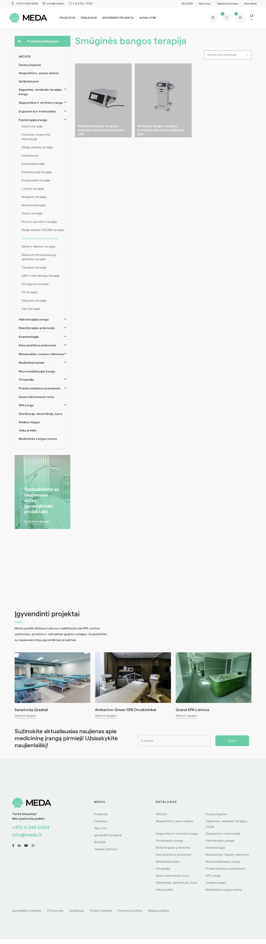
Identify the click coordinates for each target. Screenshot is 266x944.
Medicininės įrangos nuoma (38, 438)
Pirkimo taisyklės (101, 910)
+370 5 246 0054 (30, 827)
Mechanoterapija (34, 205)
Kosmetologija (29, 336)
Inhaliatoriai (30, 155)
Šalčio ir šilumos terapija (38, 246)
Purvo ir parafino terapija (39, 221)
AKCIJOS (25, 56)
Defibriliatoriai (29, 81)
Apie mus (205, 3)
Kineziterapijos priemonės (37, 328)
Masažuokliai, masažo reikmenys (41, 354)
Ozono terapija (32, 213)
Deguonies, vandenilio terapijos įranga (40, 92)
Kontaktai (250, 3)
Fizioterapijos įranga (33, 120)
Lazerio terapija (33, 188)
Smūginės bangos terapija (40, 238)
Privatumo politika (130, 910)
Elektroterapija (32, 126)
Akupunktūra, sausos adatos (39, 73)
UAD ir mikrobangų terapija (40, 275)
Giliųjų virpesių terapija (37, 147)
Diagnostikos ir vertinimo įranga (41, 102)
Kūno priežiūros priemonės (37, 345)
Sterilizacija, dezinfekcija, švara (41, 414)
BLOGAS (187, 3)
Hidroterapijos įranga (34, 319)
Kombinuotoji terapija (37, 172)
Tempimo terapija (34, 267)
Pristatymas (55, 910)
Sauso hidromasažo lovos (36, 397)
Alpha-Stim (147, 18)
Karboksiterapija (33, 163)
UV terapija (29, 292)
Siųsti (232, 741)
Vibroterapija (31, 308)
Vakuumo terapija (34, 300)
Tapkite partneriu (227, 3)
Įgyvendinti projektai (118, 18)
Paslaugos (89, 18)
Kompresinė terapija (36, 180)
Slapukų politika (158, 910)
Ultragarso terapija (35, 284)
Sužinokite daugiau (36, 521)
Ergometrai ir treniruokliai (37, 111)
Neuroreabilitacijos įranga (37, 371)
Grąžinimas (76, 910)
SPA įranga (26, 405)
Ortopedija (26, 379)
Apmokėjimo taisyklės (26, 910)
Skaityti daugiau (25, 715)
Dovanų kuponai (30, 65)
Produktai (67, 18)
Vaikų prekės (27, 430)
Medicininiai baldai (31, 362)
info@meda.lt (27, 835)
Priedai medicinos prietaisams (40, 388)
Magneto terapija (34, 197)
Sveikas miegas (29, 422)
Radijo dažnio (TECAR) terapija (43, 230)
